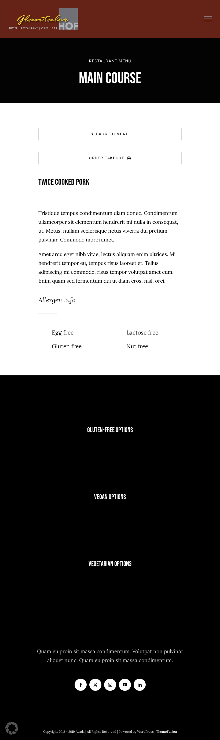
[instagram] (110, 685)
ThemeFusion (166, 732)
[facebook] (81, 685)
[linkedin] (140, 685)
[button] (12, 728)
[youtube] (125, 685)
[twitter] (95, 685)
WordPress (146, 732)
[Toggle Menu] (208, 18)
